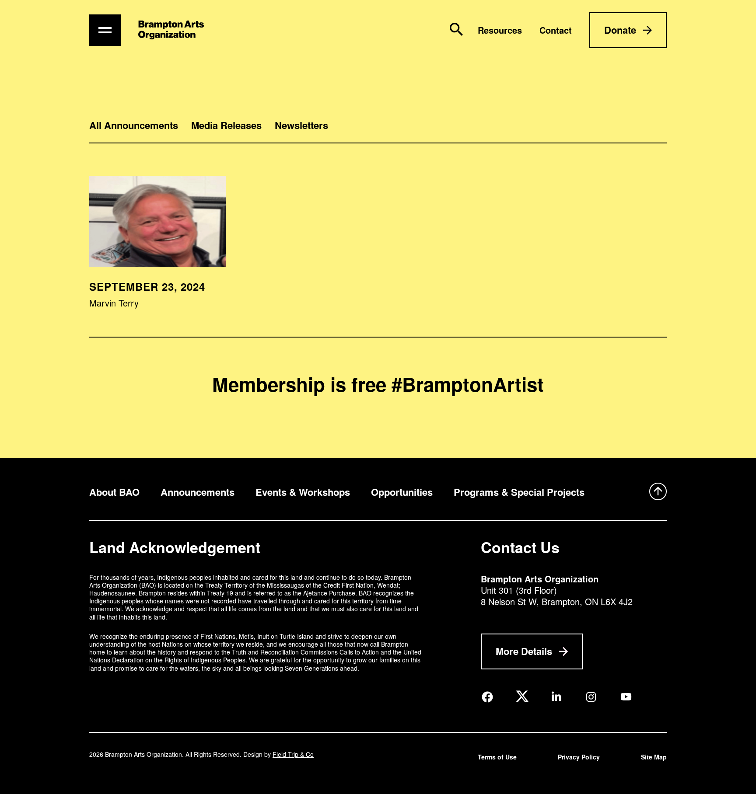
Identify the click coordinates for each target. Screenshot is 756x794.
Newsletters (301, 125)
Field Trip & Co (293, 754)
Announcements (197, 492)
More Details (524, 651)
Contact (555, 30)
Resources (500, 30)
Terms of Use (497, 756)
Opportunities (402, 492)
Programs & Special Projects (519, 492)
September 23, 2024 (147, 286)
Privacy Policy (579, 756)
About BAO (114, 492)
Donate (620, 30)
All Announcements (133, 125)
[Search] (456, 29)
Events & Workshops (303, 492)
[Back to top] (658, 492)
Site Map (654, 756)
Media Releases (226, 125)
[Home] (171, 30)
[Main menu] (105, 30)
